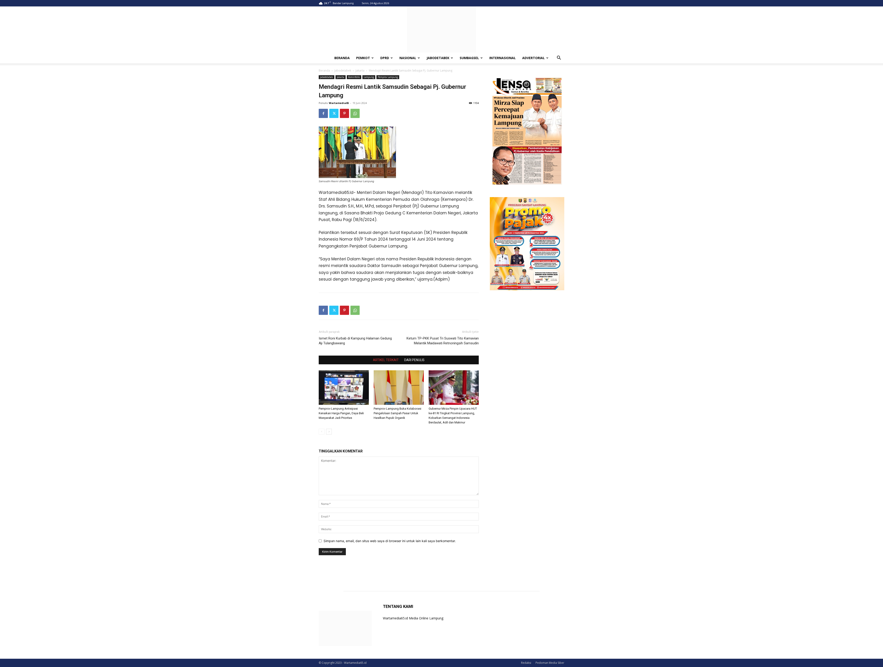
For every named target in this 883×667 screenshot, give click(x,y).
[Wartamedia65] (441, 29)
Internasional (502, 58)
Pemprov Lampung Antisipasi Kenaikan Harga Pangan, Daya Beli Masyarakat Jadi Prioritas (341, 413)
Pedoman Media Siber (550, 663)
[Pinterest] (344, 113)
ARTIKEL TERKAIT (386, 360)
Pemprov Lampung (388, 77)
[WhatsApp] (355, 113)
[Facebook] (323, 113)
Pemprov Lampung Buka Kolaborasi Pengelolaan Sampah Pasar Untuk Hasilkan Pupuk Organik (397, 413)
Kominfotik (354, 77)
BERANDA (342, 58)
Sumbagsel (469, 58)
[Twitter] (333, 113)
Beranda (324, 70)
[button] (558, 58)
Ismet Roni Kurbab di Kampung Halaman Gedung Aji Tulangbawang (355, 340)
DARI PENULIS (414, 360)
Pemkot (363, 58)
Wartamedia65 (339, 103)
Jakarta (359, 70)
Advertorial (533, 58)
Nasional (407, 58)
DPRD (384, 58)
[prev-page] (321, 431)
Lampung (369, 77)
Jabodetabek (438, 58)
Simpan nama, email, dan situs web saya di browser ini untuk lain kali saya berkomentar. (390, 541)
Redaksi (526, 663)
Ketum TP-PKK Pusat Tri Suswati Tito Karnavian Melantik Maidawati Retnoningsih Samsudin (443, 340)
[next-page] (329, 431)
